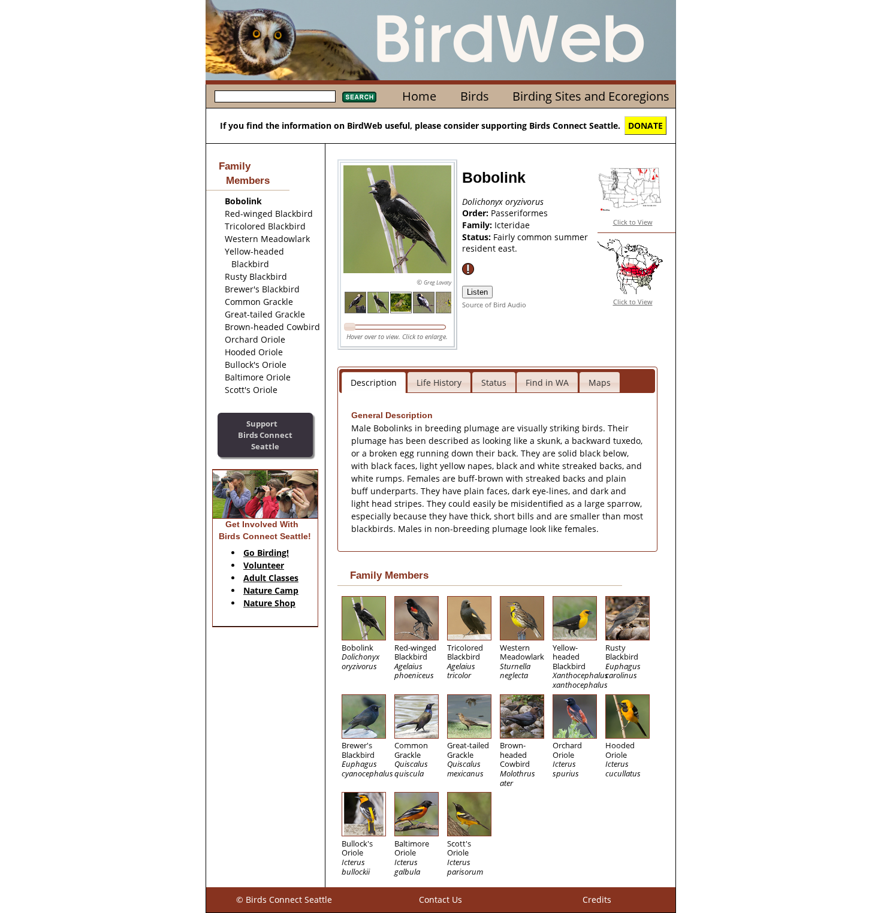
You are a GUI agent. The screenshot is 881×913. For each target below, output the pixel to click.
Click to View (633, 221)
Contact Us (440, 899)
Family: (478, 225)
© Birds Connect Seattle (284, 899)
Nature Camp (270, 590)
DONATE (645, 125)
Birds (474, 96)
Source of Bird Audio (494, 304)
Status (493, 382)
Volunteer (263, 565)
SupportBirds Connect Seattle (265, 434)
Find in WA (547, 382)
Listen (477, 292)
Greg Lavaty (437, 282)
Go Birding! (266, 552)
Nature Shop (269, 603)
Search (359, 97)
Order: (476, 213)
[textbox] (275, 96)
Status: (477, 237)
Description (374, 382)
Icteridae (512, 225)
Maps (600, 382)
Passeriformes (519, 213)
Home (419, 96)
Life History (439, 382)
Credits (597, 899)
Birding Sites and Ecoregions (590, 96)
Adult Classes (270, 578)
